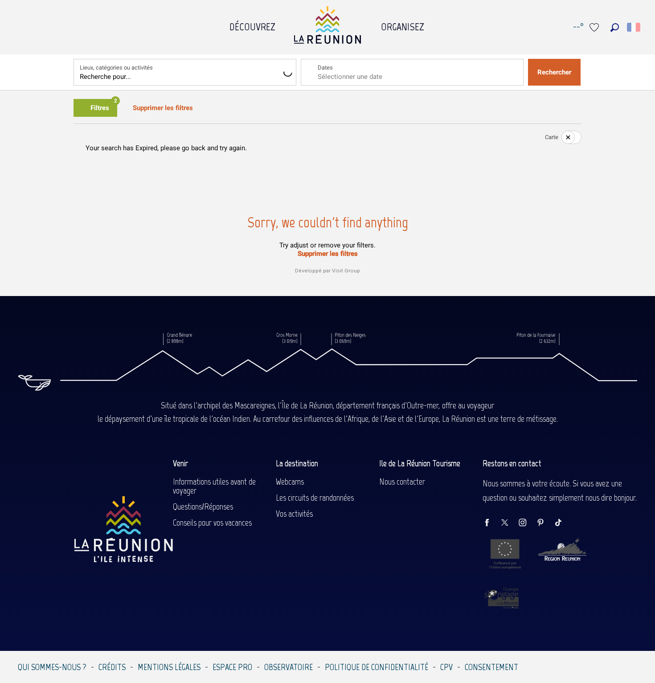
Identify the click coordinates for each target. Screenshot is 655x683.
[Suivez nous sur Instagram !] (527, 523)
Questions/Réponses (203, 506)
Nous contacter (402, 481)
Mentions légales (169, 666)
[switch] (565, 137)
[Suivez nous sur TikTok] (563, 523)
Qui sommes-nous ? (52, 666)
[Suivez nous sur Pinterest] (545, 523)
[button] (614, 27)
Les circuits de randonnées (315, 497)
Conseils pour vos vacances (212, 522)
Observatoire (288, 666)
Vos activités (294, 513)
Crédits (112, 666)
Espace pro (232, 666)
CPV (446, 666)
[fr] (634, 27)
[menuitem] (252, 24)
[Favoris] (595, 27)
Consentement (491, 666)
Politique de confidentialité (376, 666)
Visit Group (346, 270)
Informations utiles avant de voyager (214, 486)
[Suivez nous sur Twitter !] (509, 523)
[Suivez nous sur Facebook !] (491, 523)
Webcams (290, 481)
